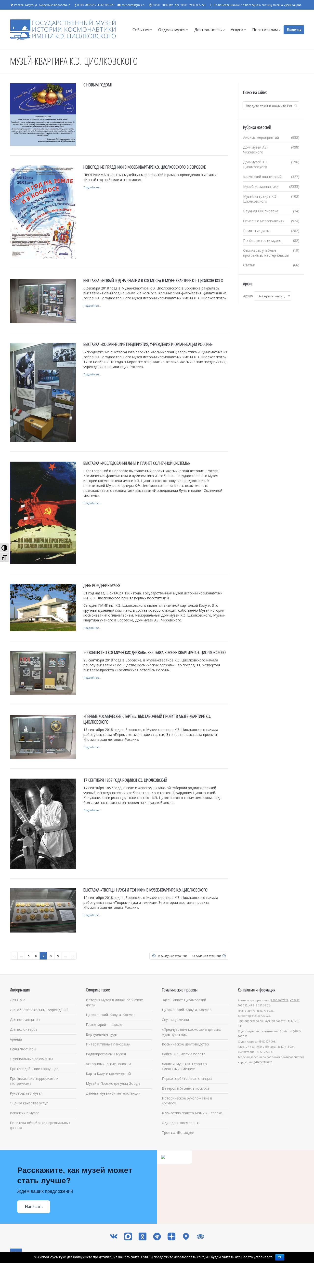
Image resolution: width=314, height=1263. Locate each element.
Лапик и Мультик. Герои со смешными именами (184, 1066)
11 (73, 955)
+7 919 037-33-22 (259, 1005)
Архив (248, 296)
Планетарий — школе (104, 1024)
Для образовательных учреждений (39, 1009)
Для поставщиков (25, 1019)
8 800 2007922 (279, 1000)
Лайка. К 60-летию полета (183, 1054)
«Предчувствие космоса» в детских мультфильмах (191, 1032)
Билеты (294, 29)
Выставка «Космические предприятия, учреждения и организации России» (148, 344)
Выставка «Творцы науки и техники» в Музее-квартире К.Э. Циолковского (145, 890)
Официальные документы (31, 1059)
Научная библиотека (260, 211)
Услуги (237, 29)
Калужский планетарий (262, 176)
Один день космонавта (181, 1122)
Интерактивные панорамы (108, 1044)
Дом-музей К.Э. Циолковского (255, 164)
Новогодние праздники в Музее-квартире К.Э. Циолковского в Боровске (144, 167)
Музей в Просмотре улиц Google (113, 1083)
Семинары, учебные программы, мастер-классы (266, 253)
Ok (280, 1257)
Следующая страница (206, 956)
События (140, 29)
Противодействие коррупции (34, 1068)
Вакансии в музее (24, 1113)
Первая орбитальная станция (187, 1078)
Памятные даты (256, 230)
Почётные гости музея (262, 240)
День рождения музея (101, 585)
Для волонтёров (24, 1029)
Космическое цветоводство (185, 1044)
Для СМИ (17, 1000)
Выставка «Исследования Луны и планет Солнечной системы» (137, 463)
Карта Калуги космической (108, 1073)
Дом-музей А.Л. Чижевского (255, 149)
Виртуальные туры (101, 1034)
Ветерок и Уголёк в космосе (185, 1088)
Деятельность (208, 29)
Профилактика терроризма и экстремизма (34, 1081)
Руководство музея (26, 1093)
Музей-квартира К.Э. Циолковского (260, 199)
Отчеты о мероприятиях (263, 221)
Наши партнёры (23, 1049)
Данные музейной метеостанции (113, 1093)
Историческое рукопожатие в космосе (187, 1100)
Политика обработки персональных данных (40, 1125)
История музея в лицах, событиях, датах (115, 1002)
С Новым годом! (97, 85)
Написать (33, 1207)
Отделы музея (171, 29)
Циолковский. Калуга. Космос (110, 1014)
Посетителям (265, 29)
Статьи (249, 265)
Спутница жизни (175, 1019)
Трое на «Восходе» (178, 1132)
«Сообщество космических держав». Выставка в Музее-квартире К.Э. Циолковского (154, 652)
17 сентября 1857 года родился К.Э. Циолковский (125, 780)
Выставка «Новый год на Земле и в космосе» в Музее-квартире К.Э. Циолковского (153, 280)
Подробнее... (92, 187)
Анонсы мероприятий (261, 137)
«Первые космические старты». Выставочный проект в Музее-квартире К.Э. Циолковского (147, 719)
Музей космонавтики (260, 186)
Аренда (16, 1039)
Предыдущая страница (172, 956)
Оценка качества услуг (29, 1103)
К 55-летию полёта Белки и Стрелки (192, 1113)
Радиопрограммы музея (106, 1054)
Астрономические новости (108, 1063)
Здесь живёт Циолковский (184, 1000)
